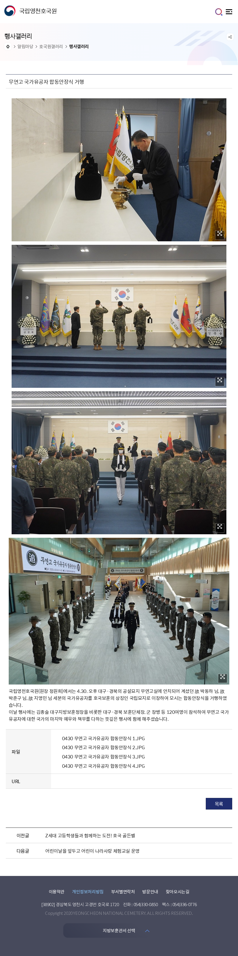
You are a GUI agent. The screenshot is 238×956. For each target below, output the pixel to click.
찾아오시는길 (178, 891)
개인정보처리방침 (88, 891)
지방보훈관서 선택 (119, 930)
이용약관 (56, 891)
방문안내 (150, 891)
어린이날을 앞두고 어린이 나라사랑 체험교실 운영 (92, 850)
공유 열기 (230, 36)
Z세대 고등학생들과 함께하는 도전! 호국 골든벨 (90, 835)
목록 (219, 803)
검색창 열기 (219, 12)
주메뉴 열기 (230, 13)
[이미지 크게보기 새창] (219, 235)
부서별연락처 (123, 891)
